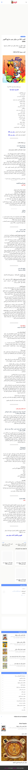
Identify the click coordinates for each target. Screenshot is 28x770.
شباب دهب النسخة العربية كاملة (20, 762)
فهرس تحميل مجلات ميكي (20, 649)
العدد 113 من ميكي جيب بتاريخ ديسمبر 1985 (21, 580)
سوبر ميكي (23, 691)
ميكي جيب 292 (11, 135)
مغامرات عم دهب (22, 703)
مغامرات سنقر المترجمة (21, 700)
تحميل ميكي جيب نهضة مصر (19, 663)
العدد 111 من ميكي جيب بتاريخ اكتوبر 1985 (21, 563)
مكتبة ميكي (6, 768)
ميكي (24, 707)
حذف (22, 595)
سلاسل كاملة (23, 685)
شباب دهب (23, 694)
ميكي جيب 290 (11, 132)
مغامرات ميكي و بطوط (21, 705)
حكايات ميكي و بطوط (21, 642)
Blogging (14, 768)
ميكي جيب (23, 709)
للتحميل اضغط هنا (14, 89)
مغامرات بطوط (22, 698)
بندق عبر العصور (22, 678)
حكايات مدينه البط (22, 680)
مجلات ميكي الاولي (22, 696)
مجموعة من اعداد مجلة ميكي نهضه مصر (17, 656)
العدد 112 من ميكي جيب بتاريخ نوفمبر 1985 (7, 563)
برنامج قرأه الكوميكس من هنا (20, 675)
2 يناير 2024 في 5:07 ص (17, 591)
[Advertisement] (14, 21)
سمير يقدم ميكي (22, 689)
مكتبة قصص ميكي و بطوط (20, 635)
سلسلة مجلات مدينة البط (21, 687)
